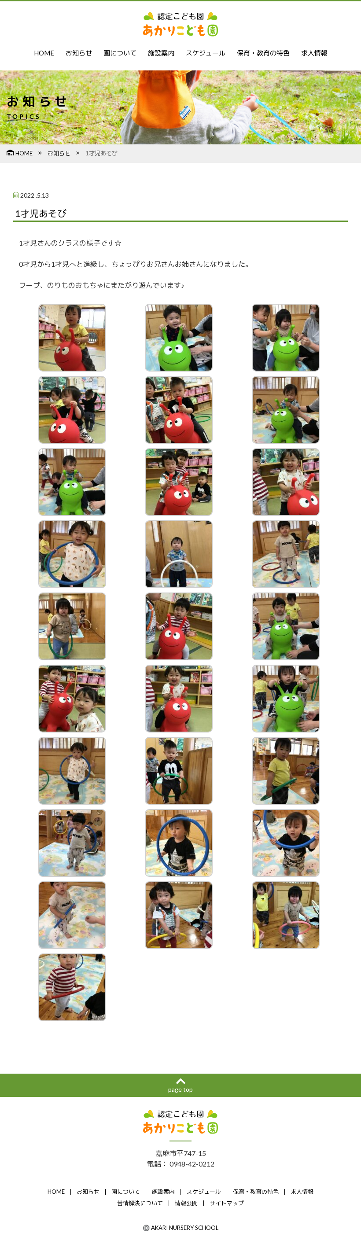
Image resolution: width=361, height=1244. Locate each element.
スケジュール (205, 53)
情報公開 (186, 1203)
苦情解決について (140, 1203)
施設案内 (161, 53)
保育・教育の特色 (263, 53)
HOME (44, 53)
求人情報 (314, 53)
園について (119, 53)
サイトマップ (227, 1203)
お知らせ (79, 53)
